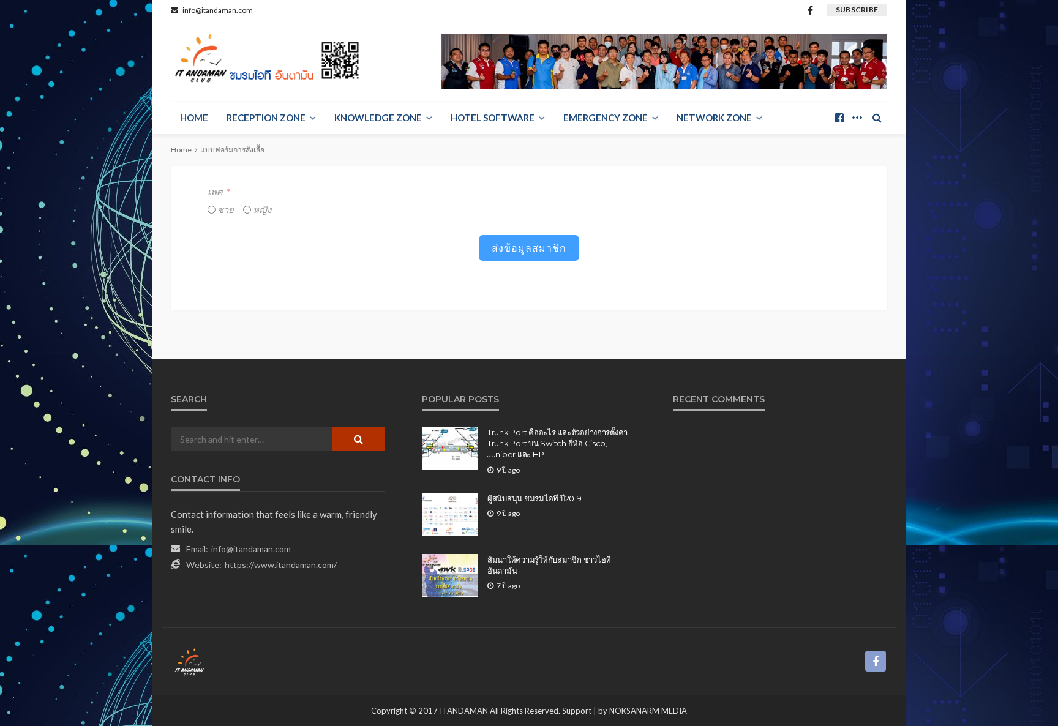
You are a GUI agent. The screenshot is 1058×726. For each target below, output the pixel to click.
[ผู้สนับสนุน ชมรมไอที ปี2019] (450, 514)
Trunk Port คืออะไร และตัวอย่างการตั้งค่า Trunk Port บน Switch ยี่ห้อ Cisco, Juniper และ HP (557, 443)
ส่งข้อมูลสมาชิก (529, 247)
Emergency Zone (605, 117)
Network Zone (714, 117)
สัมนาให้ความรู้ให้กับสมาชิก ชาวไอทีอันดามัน (549, 565)
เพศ (215, 191)
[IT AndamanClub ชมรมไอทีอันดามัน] (269, 61)
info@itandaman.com (251, 549)
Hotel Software (493, 117)
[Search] (876, 117)
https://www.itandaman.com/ (281, 564)
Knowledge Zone (378, 117)
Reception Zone (266, 117)
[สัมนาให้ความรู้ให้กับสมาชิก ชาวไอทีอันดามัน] (450, 575)
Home (194, 117)
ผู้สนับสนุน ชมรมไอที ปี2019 (534, 498)
